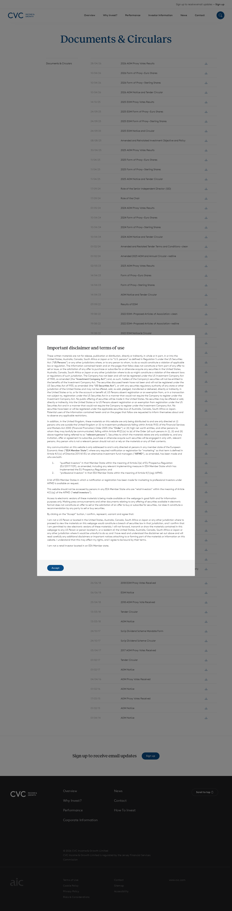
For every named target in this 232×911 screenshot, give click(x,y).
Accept (55, 567)
